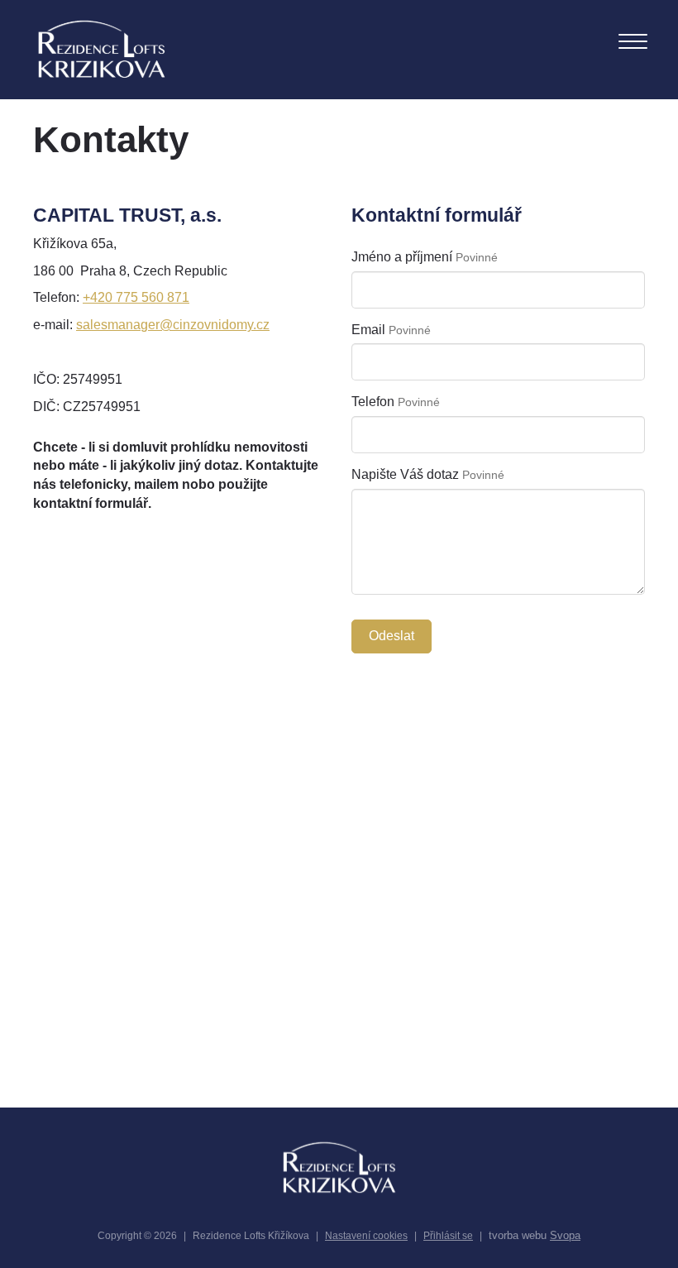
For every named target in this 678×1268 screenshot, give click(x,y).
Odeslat (391, 636)
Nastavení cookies (366, 1236)
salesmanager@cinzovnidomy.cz (173, 325)
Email (368, 330)
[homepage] (101, 49)
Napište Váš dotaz (405, 474)
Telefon (372, 402)
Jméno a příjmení (401, 257)
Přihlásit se (448, 1236)
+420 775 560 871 (136, 297)
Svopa (565, 1235)
